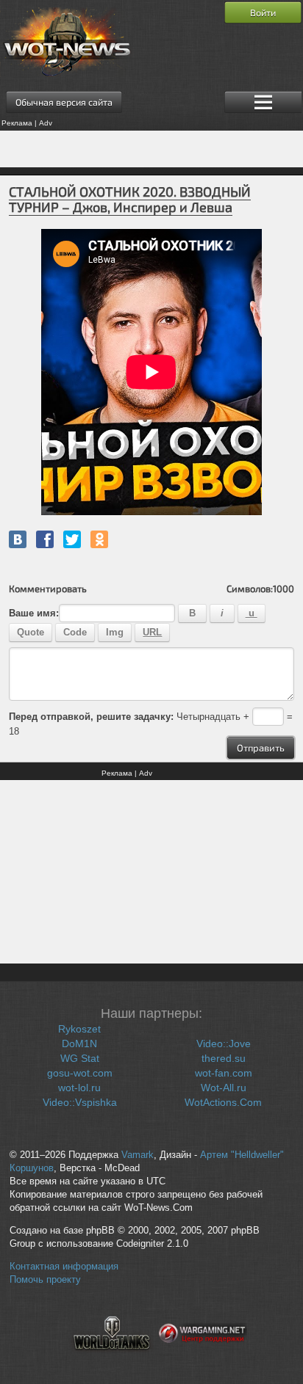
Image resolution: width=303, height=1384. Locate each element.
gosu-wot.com (80, 1073)
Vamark (137, 1155)
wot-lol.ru (79, 1087)
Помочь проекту (45, 1280)
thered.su (224, 1058)
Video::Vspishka (80, 1102)
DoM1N (79, 1043)
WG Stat (79, 1058)
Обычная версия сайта (64, 102)
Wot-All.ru (223, 1087)
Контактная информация (64, 1266)
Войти (263, 12)
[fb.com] (45, 539)
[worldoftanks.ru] (112, 1359)
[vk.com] (17, 539)
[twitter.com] (72, 539)
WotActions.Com (223, 1102)
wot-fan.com (223, 1073)
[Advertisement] (151, 149)
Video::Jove (223, 1043)
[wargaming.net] (203, 1359)
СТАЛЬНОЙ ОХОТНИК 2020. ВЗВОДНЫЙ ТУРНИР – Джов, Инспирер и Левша (130, 199)
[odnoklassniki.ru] (99, 539)
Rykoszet (79, 1029)
